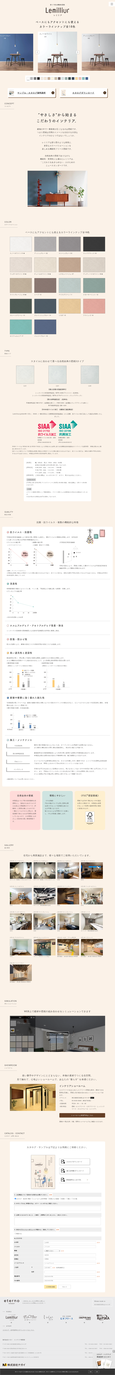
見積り (63, 1199)
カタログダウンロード (74, 1162)
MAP (92, 1098)
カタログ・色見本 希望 (23, 1199)
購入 (69, 1199)
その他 (75, 1199)
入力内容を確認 (50, 1287)
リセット (64, 1287)
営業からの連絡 (54, 1199)
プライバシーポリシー (27, 1229)
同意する (19, 1233)
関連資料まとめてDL (73, 1180)
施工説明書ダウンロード (75, 1171)
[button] (37, 52)
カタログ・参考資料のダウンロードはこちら (18, 1330)
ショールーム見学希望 (40, 1199)
